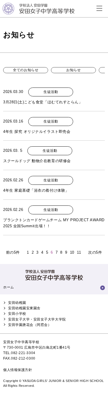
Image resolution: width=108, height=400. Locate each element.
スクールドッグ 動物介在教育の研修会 (37, 161)
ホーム (8, 287)
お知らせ (73, 70)
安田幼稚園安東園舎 (24, 308)
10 (72, 252)
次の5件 (95, 252)
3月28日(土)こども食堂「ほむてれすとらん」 (42, 102)
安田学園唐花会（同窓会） (29, 325)
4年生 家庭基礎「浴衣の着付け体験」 (36, 190)
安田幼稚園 (17, 303)
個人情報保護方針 (17, 370)
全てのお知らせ (25, 70)
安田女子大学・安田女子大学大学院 (37, 319)
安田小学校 (17, 314)
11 (79, 252)
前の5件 (13, 252)
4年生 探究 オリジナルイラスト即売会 (36, 131)
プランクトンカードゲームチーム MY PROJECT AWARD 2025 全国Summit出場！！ (54, 223)
